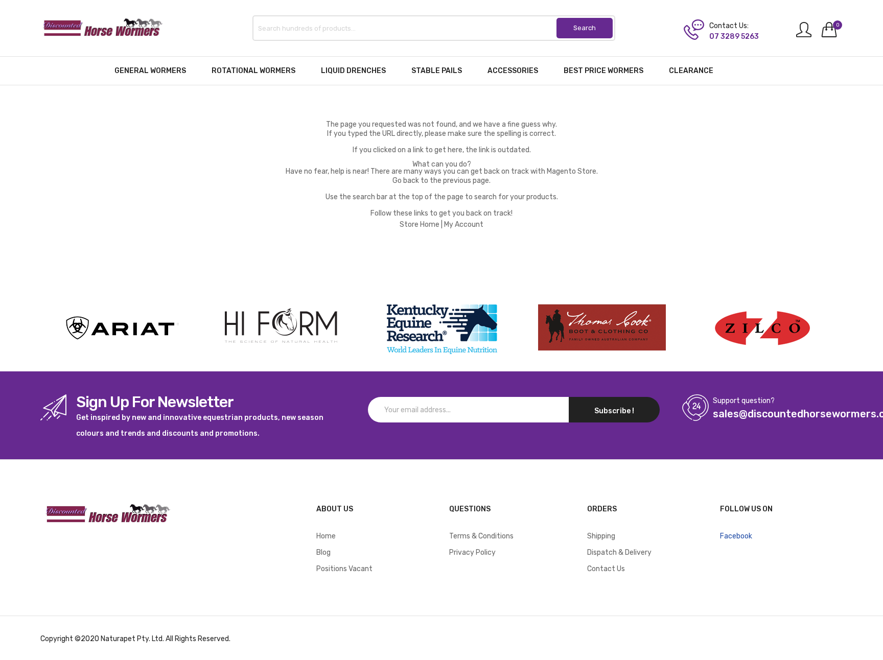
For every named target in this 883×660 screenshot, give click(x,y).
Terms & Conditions (481, 536)
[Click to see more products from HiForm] (281, 328)
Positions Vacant (344, 568)
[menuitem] (150, 71)
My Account (463, 224)
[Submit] (584, 28)
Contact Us (606, 568)
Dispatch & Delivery (619, 552)
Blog (323, 552)
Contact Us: (729, 26)
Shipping (601, 536)
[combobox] (433, 28)
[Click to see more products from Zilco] (602, 328)
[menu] (441, 71)
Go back (405, 180)
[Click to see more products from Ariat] (120, 328)
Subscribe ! (614, 411)
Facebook (736, 536)
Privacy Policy (472, 552)
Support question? (744, 401)
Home (326, 536)
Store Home (419, 224)
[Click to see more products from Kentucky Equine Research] (441, 328)
